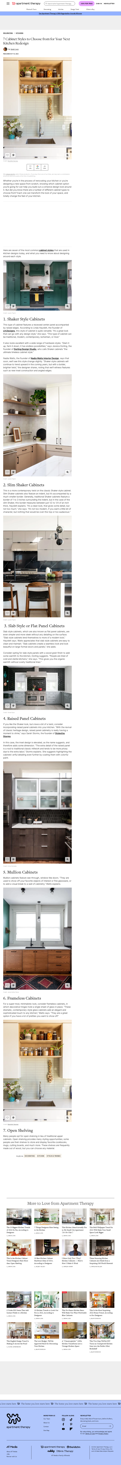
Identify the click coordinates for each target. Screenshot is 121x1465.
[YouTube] (63, 1429)
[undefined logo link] (26, 3)
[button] (67, 155)
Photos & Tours (31, 9)
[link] (19, 1230)
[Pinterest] (71, 1424)
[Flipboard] (71, 1429)
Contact (46, 1426)
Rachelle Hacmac (13, 161)
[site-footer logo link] (12, 1447)
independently (10, 174)
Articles (60, 9)
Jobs (8, 1454)
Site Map (46, 1430)
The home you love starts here (86, 1403)
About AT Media (12, 1451)
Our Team (46, 1419)
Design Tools (75, 9)
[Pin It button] (13, 155)
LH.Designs (9, 331)
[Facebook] (63, 1424)
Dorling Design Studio (25, 349)
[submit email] (110, 1426)
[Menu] (8, 3)
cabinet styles (46, 250)
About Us (46, 1422)
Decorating (47, 9)
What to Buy (90, 9)
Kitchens (19, 33)
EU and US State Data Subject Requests (102, 1450)
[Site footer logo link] (24, 1420)
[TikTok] (71, 1419)
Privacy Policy (103, 1433)
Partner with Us (12, 1456)
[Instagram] (63, 1419)
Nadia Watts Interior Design (45, 358)
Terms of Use (90, 1433)
